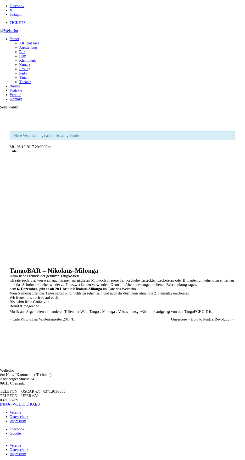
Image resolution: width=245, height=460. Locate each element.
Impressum (18, 421)
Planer (14, 39)
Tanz (23, 77)
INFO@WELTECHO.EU (20, 404)
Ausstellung (28, 47)
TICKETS (18, 23)
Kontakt (16, 99)
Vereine (15, 95)
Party (23, 73)
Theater (25, 82)
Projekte (16, 90)
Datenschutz (19, 417)
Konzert (25, 65)
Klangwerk (27, 60)
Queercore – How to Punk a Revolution (202, 319)
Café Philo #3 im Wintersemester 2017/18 (42, 319)
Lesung (24, 69)
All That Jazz (29, 43)
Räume (15, 86)
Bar (22, 52)
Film (22, 56)
